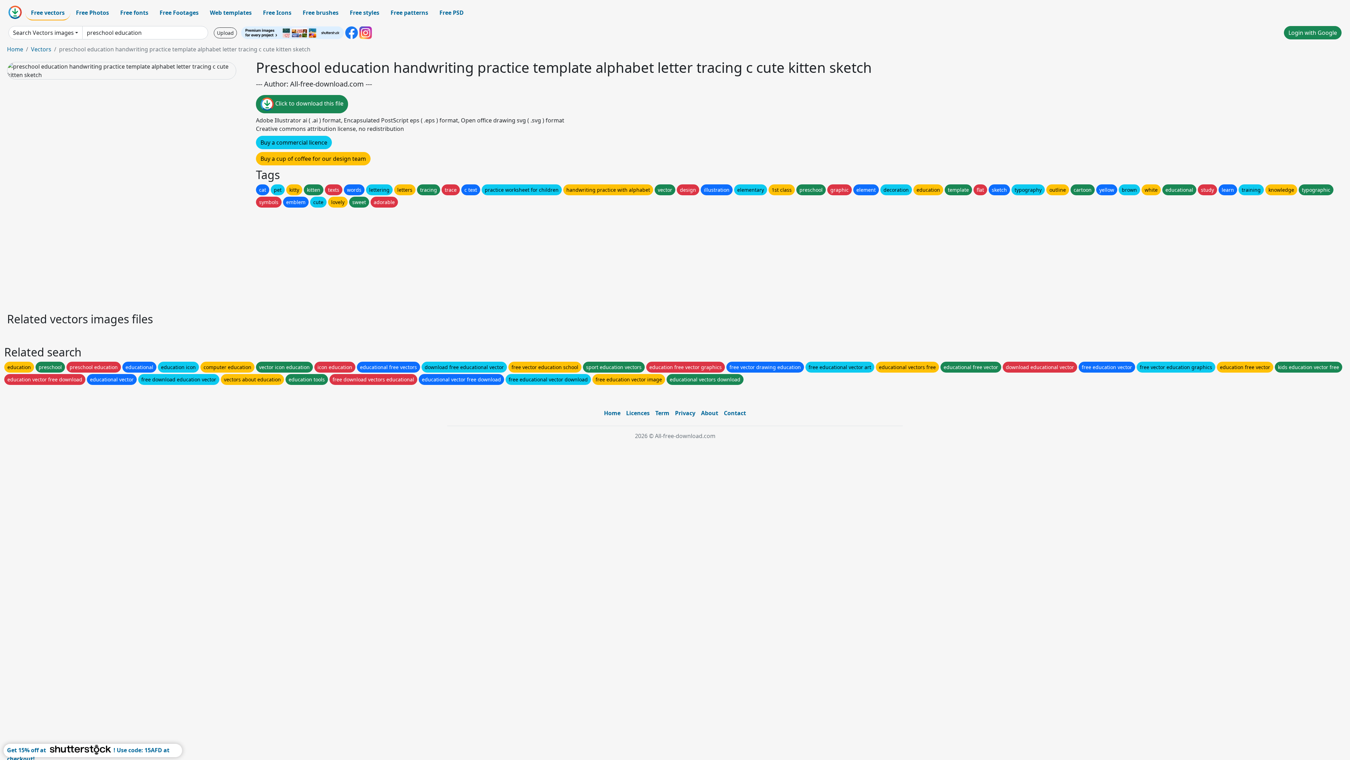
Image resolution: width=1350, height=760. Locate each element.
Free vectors (48, 13)
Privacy (685, 413)
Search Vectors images (43, 33)
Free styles (364, 13)
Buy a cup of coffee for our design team (313, 159)
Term (662, 413)
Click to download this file (308, 103)
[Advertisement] (217, 258)
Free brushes (321, 13)
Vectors (41, 49)
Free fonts (134, 13)
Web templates (231, 13)
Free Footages (179, 13)
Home (15, 49)
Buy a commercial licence (294, 142)
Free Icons (277, 13)
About (709, 413)
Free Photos (92, 13)
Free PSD (451, 13)
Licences (638, 413)
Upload (225, 33)
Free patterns (409, 13)
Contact (735, 413)
